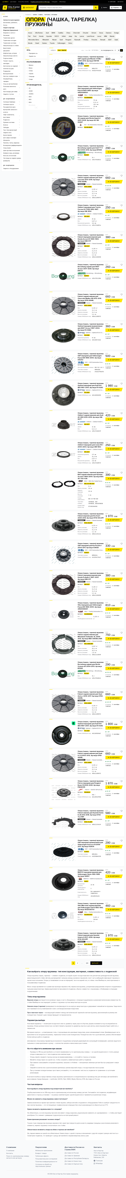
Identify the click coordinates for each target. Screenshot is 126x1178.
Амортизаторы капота (10, 56)
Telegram (54, 1)
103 (87, 963)
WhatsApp (62, 1)
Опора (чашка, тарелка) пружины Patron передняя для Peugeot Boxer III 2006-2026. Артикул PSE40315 (91, 784)
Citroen (93, 33)
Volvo (70, 43)
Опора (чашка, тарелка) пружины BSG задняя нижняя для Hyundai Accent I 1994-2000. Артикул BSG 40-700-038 (91, 475)
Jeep (70, 36)
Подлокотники (7, 58)
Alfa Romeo (39, 33)
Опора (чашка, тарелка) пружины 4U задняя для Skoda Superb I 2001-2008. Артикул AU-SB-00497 (91, 119)
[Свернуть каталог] (21, 17)
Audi (47, 33)
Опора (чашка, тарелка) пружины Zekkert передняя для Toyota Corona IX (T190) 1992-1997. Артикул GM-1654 (91, 208)
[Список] (121, 50)
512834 (86, 851)
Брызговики (7, 48)
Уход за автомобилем (10, 84)
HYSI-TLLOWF (88, 822)
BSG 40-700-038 (89, 483)
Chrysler (85, 33)
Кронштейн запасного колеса (10, 111)
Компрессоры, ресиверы (11, 153)
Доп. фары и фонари (9, 137)
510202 (86, 364)
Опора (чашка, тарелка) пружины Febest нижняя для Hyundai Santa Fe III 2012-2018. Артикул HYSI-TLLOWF (91, 814)
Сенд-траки (7, 148)
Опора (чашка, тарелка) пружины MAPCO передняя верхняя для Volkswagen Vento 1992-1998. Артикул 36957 (91, 873)
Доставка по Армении (72, 1155)
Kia (76, 36)
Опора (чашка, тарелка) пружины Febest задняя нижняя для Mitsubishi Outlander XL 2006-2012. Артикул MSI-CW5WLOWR (91, 636)
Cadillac (60, 33)
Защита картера (8, 27)
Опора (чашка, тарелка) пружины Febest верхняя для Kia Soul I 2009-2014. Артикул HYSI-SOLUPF (91, 516)
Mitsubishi (46, 40)
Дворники (6, 50)
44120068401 (88, 614)
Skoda (30, 43)
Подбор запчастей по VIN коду (40, 1)
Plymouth (77, 40)
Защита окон (7, 132)
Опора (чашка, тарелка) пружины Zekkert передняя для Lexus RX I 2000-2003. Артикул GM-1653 (91, 445)
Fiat (29, 36)
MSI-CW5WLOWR (88, 643)
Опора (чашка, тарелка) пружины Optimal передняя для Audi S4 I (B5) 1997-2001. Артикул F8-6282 (91, 724)
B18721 (86, 275)
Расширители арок (9, 107)
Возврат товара (40, 1153)
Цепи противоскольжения (11, 150)
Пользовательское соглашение (46, 1159)
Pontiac (86, 40)
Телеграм (99, 1160)
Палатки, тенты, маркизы (11, 143)
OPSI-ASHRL (87, 186)
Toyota (52, 43)
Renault (102, 40)
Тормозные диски (9, 38)
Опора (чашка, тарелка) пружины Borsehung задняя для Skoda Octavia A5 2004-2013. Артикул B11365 (91, 665)
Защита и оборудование (11, 168)
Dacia (101, 33)
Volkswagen (61, 43)
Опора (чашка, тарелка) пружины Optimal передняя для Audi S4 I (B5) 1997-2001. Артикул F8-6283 (91, 385)
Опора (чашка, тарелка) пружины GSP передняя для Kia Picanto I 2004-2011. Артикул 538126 (91, 545)
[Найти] (95, 8)
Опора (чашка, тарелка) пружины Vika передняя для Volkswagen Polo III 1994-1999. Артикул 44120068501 (91, 89)
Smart (37, 43)
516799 (86, 65)
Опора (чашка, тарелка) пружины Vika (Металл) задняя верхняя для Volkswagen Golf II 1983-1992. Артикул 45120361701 (91, 906)
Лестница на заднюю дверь (12, 158)
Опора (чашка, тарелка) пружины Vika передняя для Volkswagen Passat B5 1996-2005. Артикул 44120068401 (91, 606)
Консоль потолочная (9, 155)
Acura (30, 33)
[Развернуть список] (36, 108)
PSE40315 (87, 792)
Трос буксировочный (10, 130)
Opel (61, 40)
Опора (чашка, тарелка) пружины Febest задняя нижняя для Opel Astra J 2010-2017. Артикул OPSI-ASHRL (91, 695)
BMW (53, 33)
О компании (112, 2)
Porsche (94, 40)
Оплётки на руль (8, 68)
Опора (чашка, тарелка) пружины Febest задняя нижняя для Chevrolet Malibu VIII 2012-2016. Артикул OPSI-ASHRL (91, 297)
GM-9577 (86, 424)
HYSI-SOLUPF (88, 523)
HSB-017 (86, 246)
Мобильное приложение (43, 1150)
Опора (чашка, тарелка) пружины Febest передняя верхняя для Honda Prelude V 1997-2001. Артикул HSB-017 (91, 576)
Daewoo (108, 33)
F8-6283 (86, 392)
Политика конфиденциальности (46, 1161)
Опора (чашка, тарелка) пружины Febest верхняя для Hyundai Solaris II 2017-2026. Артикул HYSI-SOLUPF (91, 936)
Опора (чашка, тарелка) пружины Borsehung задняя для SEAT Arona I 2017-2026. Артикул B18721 (91, 268)
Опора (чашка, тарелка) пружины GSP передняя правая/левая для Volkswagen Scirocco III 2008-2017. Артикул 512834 (91, 843)
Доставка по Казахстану (73, 1161)
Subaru (44, 43)
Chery (68, 33)
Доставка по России (72, 1153)
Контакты (120, 2)
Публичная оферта (41, 1156)
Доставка (13, 1)
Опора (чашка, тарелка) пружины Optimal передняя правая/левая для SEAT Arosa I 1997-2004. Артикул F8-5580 (91, 327)
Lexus (99, 36)
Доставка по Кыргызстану (74, 1164)
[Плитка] (118, 50)
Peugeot (68, 40)
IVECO (57, 36)
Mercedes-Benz (33, 40)
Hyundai (49, 36)
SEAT (110, 40)
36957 (86, 881)
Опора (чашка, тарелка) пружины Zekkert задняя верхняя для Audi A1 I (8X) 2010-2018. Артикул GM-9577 (91, 416)
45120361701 (88, 914)
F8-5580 (86, 335)
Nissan (54, 40)
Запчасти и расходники (11, 20)
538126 (86, 552)
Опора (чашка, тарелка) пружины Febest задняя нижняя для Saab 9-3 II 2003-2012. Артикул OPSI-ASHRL (91, 754)
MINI (105, 36)
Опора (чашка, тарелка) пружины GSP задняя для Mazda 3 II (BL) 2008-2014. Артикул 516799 (91, 59)
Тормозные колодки (9, 40)
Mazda (112, 36)
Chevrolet (76, 33)
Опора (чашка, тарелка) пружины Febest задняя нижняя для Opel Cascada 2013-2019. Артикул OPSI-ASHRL (91, 179)
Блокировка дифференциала (12, 145)
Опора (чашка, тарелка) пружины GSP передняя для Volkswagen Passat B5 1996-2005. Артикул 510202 (91, 357)
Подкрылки (6, 71)
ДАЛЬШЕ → (96, 963)
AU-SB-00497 (88, 127)
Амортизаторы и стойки (11, 45)
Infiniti (64, 36)
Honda (41, 36)
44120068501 (88, 97)
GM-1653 (86, 452)
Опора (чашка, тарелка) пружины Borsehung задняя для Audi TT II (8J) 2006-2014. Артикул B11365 (91, 148)
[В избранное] (122, 57)
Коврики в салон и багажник (9, 34)
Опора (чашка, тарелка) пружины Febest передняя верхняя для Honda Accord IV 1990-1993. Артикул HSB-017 (91, 238)
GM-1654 (86, 216)
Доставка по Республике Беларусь (77, 1158)
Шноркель (6, 140)
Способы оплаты (23, 1)
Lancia (82, 36)
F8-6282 (86, 730)
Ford (34, 36)
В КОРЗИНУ (115, 63)
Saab (116, 40)
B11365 (86, 155)
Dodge (116, 33)
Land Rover (90, 36)
